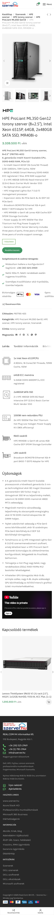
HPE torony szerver (23, 17)
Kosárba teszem (12, 250)
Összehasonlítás (13, 304)
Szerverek (20, 14)
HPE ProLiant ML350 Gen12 (21, 18)
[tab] (6, 346)
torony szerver (17, 328)
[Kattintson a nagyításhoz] (7, 83)
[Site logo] (10, 4)
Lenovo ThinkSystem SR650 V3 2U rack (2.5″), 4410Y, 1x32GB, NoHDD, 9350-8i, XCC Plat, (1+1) (26, 695)
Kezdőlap (7, 14)
